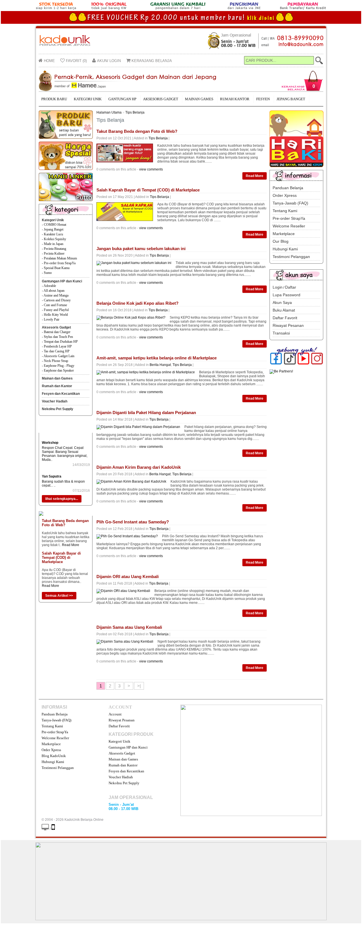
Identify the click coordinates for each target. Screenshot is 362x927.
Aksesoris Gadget (160, 99)
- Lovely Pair (50, 319)
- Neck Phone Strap (55, 361)
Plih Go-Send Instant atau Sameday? (132, 521)
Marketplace (284, 233)
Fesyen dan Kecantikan (61, 394)
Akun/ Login (108, 61)
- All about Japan (53, 291)
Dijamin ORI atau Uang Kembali (127, 576)
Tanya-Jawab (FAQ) (290, 203)
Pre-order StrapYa (289, 218)
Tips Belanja (135, 112)
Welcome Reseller (289, 226)
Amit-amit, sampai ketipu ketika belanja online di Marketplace (156, 357)
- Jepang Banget (52, 229)
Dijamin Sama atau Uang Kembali (129, 627)
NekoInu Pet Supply (57, 409)
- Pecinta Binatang (54, 249)
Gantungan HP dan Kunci (62, 281)
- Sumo (47, 273)
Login (278, 287)
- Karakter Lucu (52, 234)
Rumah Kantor (234, 99)
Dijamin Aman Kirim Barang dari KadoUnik (138, 467)
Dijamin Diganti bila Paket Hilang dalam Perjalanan (146, 412)
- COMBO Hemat (54, 225)
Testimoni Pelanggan (291, 256)
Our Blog (280, 241)
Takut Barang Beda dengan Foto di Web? (136, 131)
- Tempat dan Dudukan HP (60, 342)
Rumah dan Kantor (57, 386)
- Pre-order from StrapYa (59, 263)
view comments (151, 169)
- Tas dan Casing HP (56, 351)
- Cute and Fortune (54, 305)
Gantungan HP (122, 99)
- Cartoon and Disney (56, 300)
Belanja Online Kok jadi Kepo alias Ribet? (137, 303)
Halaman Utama (109, 112)
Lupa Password (286, 295)
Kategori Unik (88, 99)
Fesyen (263, 99)
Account (115, 714)
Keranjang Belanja (151, 61)
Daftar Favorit (285, 318)
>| (139, 685)
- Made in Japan (52, 244)
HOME (49, 61)
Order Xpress (285, 195)
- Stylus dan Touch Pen (57, 337)
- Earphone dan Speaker (58, 370)
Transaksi (281, 333)
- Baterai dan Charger (56, 332)
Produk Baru (54, 99)
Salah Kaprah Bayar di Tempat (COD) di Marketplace (61, 557)
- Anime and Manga (55, 295)
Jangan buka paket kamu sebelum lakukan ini (141, 248)
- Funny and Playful (55, 310)
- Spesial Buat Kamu (56, 268)
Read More (70, 545)
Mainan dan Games (57, 378)
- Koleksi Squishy (54, 239)
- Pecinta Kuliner (53, 253)
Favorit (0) (76, 61)
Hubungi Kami (285, 249)
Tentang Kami (285, 210)
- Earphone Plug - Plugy (58, 366)
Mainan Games (199, 99)
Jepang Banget (291, 99)
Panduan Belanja (288, 188)
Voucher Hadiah (54, 401)
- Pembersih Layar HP (57, 346)
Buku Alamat (284, 310)
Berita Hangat (160, 365)
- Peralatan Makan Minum (59, 258)
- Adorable (49, 286)
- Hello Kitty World (55, 315)
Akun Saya (282, 302)
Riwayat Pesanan (288, 325)
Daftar (290, 287)
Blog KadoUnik (54, 756)
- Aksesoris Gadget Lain (58, 356)
